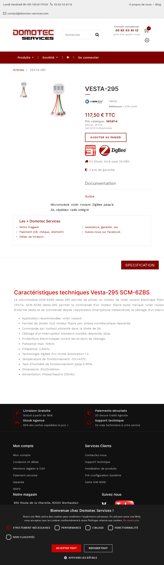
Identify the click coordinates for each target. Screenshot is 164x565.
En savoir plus (131, 520)
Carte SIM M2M (95, 482)
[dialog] (82, 535)
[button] (68, 58)
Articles (18, 70)
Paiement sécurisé (25, 475)
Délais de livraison (31, 236)
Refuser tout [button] (98, 548)
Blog (158, 4)
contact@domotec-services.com (27, 13)
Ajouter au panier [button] (105, 137)
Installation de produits (101, 468)
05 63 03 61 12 (63, 4)
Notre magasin (29, 227)
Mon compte (21, 455)
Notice (89, 196)
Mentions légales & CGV (29, 468)
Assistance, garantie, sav (101, 227)
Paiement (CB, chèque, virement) (41, 231)
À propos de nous (140, 4)
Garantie (18, 482)
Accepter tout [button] (66, 548)
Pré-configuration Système (103, 475)
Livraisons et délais (26, 461)
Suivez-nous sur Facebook (102, 231)
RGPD (17, 488)
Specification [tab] (140, 265)
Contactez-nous (96, 455)
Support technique (97, 461)
